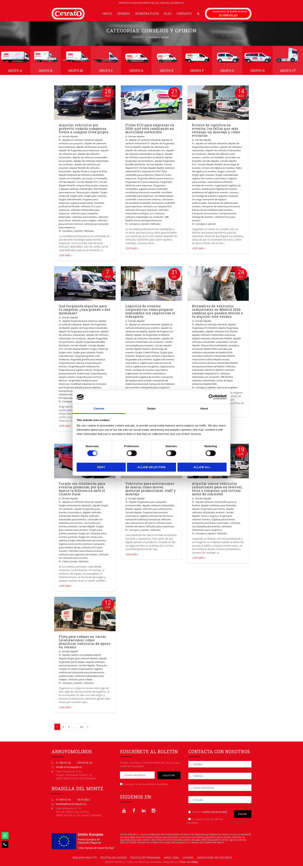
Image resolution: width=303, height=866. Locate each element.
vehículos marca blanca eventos (86, 550)
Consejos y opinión (72, 230)
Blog (167, 13)
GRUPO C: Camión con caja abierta (106, 60)
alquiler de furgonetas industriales (89, 327)
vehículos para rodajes (84, 220)
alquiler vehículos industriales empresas (213, 334)
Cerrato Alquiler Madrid (151, 167)
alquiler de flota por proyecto (91, 146)
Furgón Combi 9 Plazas (147, 352)
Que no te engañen (227, 387)
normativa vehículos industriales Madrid (213, 355)
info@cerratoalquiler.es (69, 767)
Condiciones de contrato (214, 857)
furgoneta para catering (71, 362)
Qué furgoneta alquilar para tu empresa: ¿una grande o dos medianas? (84, 309)
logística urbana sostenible (153, 188)
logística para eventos (223, 519)
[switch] (132, 453)
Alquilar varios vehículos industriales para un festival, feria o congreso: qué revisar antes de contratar (217, 488)
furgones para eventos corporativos (155, 355)
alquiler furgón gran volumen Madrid (78, 658)
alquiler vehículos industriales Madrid (212, 338)
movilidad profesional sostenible (142, 192)
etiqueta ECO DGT (151, 171)
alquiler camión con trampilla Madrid (81, 654)
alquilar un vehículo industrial (78, 139)
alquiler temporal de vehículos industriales (81, 174)
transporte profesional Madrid (208, 366)
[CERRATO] (68, 13)
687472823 (83, 799)
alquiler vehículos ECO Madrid (221, 331)
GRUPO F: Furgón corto (197, 60)
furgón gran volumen (95, 195)
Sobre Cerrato (69, 561)
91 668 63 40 (63, 762)
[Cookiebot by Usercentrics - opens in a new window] (211, 397)
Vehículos (89, 230)
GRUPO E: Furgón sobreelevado (167, 60)
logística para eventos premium (75, 543)
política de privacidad (215, 811)
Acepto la (209, 811)
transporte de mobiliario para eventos (212, 209)
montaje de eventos (202, 185)
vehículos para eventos (84, 216)
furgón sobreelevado (70, 199)
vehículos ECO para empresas (141, 209)
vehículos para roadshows (160, 526)
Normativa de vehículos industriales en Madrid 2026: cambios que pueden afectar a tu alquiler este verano (217, 311)
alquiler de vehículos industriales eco (145, 150)
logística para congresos (146, 366)
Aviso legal (171, 857)
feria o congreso (210, 515)
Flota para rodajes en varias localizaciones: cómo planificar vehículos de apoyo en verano (84, 641)
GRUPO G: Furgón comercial (227, 60)
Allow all (202, 467)
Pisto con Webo (189, 862)
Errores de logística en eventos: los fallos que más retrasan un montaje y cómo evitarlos (216, 130)
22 (81, 726)
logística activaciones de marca (156, 515)
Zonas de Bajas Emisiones (148, 220)
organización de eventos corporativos (145, 373)
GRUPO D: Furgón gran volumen (136, 60)
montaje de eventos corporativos (150, 369)
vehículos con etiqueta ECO (157, 206)
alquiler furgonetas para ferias (208, 508)
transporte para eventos (205, 213)
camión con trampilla (70, 178)
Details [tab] (151, 408)
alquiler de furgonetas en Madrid (151, 334)
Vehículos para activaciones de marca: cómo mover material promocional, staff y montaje (150, 488)
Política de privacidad (145, 857)
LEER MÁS (64, 255)
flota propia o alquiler (87, 192)
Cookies (188, 857)
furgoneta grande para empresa (87, 359)
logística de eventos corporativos (209, 178)
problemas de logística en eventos (210, 192)
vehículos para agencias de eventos (78, 554)
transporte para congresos (155, 387)
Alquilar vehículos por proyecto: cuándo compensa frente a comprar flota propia (83, 128)
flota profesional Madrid (214, 345)
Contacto (184, 13)
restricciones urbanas (149, 199)
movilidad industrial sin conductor (88, 383)
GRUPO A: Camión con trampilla (15, 60)
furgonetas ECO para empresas (142, 181)
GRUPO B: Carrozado (45, 60)
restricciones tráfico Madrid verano (210, 359)
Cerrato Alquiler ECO (87, 181)
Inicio (107, 13)
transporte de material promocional (221, 206)
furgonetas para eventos (138, 359)
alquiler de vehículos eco (155, 146)
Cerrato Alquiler (70, 136)
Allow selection (151, 467)
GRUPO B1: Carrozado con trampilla (76, 60)
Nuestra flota (147, 13)
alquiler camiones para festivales (219, 505)
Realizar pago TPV (85, 857)
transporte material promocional (142, 519)
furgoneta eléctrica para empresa (155, 178)
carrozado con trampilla (94, 178)
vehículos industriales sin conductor (144, 216)
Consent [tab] (99, 408)
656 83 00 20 (84, 762)
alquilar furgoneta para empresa (79, 320)
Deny (101, 467)
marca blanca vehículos (220, 181)
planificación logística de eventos (219, 188)
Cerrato (123, 13)
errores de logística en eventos (218, 167)
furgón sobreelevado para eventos (87, 540)
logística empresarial (82, 202)
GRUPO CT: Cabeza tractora (288, 60)
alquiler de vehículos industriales (143, 338)
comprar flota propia (87, 185)
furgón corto (76, 195)
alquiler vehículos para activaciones (153, 508)
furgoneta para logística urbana (76, 369)
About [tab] (204, 408)
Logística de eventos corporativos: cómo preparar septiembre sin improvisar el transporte (150, 311)
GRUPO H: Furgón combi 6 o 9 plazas (257, 60)
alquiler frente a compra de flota (89, 171)
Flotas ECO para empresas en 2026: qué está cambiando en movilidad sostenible (149, 128)
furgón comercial (226, 171)
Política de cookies (113, 857)
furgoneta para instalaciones (84, 366)
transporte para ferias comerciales (210, 522)
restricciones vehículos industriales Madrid (215, 362)
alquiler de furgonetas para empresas (79, 150)
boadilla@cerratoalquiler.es (71, 804)
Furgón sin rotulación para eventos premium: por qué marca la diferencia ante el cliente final (82, 488)
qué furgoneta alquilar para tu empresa (80, 387)
